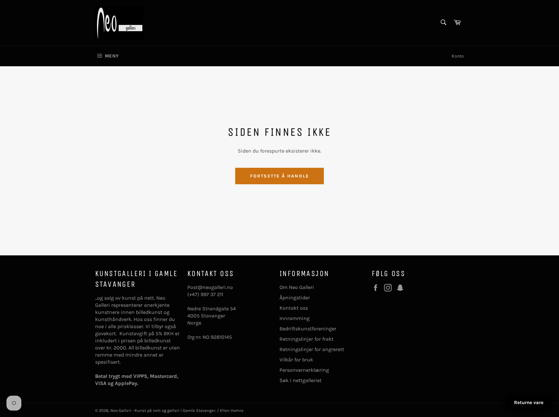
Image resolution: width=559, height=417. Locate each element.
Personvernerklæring (304, 370)
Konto (458, 56)
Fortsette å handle (279, 176)
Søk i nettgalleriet (301, 380)
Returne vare (528, 402)
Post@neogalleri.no (210, 287)
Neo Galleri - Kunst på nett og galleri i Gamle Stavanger (162, 410)
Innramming (295, 318)
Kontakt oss (294, 308)
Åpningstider (295, 297)
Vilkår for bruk (296, 360)
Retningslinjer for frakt (307, 339)
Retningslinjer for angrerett (312, 349)
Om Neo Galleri (297, 287)
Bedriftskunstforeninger (308, 329)
